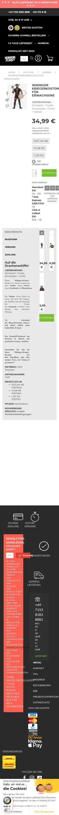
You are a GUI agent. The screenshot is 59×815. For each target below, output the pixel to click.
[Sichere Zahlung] (18, 516)
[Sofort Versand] (35, 516)
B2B (35, 691)
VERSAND (10, 247)
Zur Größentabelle (40, 163)
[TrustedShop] (14, 27)
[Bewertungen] (44, 545)
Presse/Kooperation (45, 696)
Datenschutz (41, 702)
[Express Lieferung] (39, 575)
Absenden (26, 555)
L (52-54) (39, 155)
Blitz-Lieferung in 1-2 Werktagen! (34, 2)
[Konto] (38, 58)
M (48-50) (39, 148)
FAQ (35, 673)
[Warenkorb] (50, 58)
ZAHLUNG (10, 254)
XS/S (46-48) (41, 141)
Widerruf (39, 679)
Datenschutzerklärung (20, 647)
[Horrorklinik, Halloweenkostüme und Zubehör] (10, 58)
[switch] (7, 810)
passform (11, 239)
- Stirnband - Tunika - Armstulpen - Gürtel (43, 107)
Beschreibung (13, 232)
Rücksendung (42, 685)
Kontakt (38, 668)
